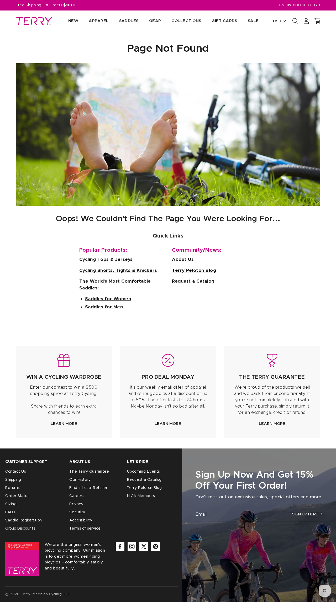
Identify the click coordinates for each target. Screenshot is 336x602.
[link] (64, 392)
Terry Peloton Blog (144, 488)
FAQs (10, 512)
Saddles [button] (129, 21)
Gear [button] (155, 21)
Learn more (64, 424)
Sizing (11, 504)
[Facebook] (120, 546)
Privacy (76, 504)
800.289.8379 (306, 5)
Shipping (13, 480)
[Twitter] (143, 546)
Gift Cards (224, 21)
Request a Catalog (144, 480)
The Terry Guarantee (89, 471)
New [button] (73, 21)
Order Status (17, 496)
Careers (76, 496)
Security (77, 512)
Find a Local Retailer (88, 488)
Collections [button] (186, 21)
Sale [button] (253, 21)
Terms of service (85, 528)
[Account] (306, 21)
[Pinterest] (155, 546)
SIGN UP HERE (305, 514)
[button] (317, 21)
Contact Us (15, 471)
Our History (80, 480)
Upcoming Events (143, 471)
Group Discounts (20, 528)
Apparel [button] (98, 21)
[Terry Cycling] (34, 21)
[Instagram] (131, 546)
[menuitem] (68, 21)
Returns (12, 488)
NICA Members (141, 496)
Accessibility (80, 520)
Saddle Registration (23, 520)
